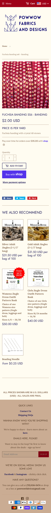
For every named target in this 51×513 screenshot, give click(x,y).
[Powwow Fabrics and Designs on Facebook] (22, 499)
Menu (8, 3)
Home (4, 46)
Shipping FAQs (25, 415)
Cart (32, 3)
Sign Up (43, 454)
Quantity (6, 152)
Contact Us (25, 411)
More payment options (14, 182)
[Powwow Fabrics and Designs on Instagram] (27, 499)
